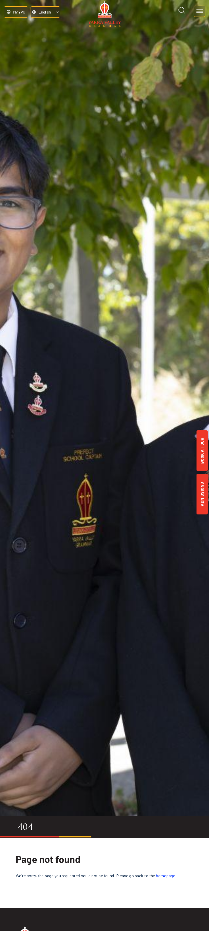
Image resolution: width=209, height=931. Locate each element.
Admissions (202, 494)
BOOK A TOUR (202, 451)
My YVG (19, 11)
